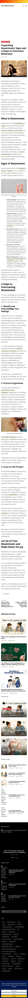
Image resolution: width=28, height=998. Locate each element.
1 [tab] (12, 857)
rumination (10, 225)
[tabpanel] (14, 842)
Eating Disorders (5, 936)
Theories (17, 966)
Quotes (3, 956)
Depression (16, 934)
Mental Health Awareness (7, 944)
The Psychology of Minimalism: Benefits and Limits (17, 782)
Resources (18, 956)
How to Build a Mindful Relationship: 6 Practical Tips (12, 750)
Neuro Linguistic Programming (8, 951)
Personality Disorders (6, 953)
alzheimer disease (11, 922)
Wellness (10, 968)
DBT (18, 929)
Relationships (11, 956)
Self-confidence (21, 958)
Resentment (6, 593)
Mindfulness (18, 946)
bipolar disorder (11, 924)
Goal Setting (14, 936)
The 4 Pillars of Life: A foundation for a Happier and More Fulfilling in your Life (12, 663)
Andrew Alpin (4, 640)
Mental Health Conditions (7, 946)
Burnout (19, 924)
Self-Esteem (13, 961)
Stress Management (16, 963)
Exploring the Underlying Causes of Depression (17, 884)
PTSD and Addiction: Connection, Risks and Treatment (17, 896)
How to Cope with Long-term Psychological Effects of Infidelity (14, 851)
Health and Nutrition (6, 939)
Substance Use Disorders (7, 966)
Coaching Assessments (7, 927)
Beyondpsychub (4, 666)
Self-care (13, 958)
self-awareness (5, 958)
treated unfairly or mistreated (11, 130)
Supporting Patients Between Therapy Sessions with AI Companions (17, 871)
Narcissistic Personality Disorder (9, 949)
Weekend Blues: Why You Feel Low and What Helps (16, 795)
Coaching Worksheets (19, 927)
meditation (4, 941)
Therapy (4, 968)
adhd (3, 922)
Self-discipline (5, 961)
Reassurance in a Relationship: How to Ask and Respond (14, 731)
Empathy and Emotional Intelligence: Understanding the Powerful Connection (13, 690)
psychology (22, 953)
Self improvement (6, 963)
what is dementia (18, 968)
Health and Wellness (18, 939)
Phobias (15, 953)
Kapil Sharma (11, 784)
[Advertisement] (14, 26)
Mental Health (12, 941)
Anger (19, 922)
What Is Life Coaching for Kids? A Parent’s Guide (13, 637)
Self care (20, 961)
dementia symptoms (6, 934)
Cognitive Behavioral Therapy (8, 929)
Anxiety (3, 924)
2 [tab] (14, 857)
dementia (4, 931)
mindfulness (13, 495)
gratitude (4, 513)
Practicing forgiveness (9, 437)
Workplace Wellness (6, 971)
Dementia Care (12, 931)
